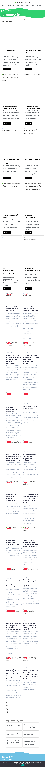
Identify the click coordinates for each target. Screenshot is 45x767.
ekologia (9, 568)
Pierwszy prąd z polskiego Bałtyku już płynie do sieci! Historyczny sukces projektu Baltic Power (33, 52)
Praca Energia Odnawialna (14, 5)
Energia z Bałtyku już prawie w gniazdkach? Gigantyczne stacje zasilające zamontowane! (13, 359)
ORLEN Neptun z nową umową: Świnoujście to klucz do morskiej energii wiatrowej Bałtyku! (30, 498)
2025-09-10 (9, 620)
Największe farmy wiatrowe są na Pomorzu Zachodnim (13, 726)
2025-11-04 (26, 304)
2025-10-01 (26, 492)
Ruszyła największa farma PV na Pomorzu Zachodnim (30, 734)
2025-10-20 (9, 404)
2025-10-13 (9, 451)
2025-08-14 (26, 667)
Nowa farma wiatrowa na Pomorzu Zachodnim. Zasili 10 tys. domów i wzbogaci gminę (30, 674)
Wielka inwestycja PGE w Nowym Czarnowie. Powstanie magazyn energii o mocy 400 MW (11, 215)
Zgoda (23, 765)
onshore (25, 294)
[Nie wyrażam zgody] (43, 764)
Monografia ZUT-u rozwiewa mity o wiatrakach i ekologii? (30, 309)
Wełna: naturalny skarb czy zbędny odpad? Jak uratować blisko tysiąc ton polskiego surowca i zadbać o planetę (30, 742)
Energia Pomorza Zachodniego (27, 5)
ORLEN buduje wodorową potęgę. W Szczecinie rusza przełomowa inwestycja (11, 161)
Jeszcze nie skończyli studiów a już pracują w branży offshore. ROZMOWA (13, 742)
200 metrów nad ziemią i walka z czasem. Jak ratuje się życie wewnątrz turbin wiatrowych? (33, 161)
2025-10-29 (9, 352)
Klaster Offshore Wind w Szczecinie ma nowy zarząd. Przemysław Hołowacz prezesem (33, 106)
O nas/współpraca (40, 5)
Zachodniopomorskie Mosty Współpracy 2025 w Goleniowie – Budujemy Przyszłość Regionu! (31, 359)
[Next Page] (7, 714)
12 (7, 712)
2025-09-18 (26, 577)
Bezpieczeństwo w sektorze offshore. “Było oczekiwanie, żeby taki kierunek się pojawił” (13, 674)
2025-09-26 (9, 537)
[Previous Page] (7, 702)
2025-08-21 (9, 667)
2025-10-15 (26, 403)
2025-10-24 (26, 352)
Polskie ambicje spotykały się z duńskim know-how (12, 542)
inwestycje (26, 442)
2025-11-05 (9, 304)
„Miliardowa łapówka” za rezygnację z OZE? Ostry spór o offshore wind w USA (32, 270)
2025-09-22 (9, 578)
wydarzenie (26, 343)
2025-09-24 (26, 537)
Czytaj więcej (6, 68)
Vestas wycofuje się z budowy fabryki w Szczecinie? (13, 409)
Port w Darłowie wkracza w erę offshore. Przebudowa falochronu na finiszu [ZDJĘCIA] (11, 52)
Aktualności (4, 5)
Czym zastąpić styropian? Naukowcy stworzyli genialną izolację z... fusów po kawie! (10, 106)
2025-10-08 (26, 451)
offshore (9, 294)
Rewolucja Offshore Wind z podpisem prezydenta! (12, 309)
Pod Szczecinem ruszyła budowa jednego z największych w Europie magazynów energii (31, 726)
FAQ (22, 6)
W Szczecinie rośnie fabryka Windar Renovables (13, 734)
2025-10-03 (9, 492)
